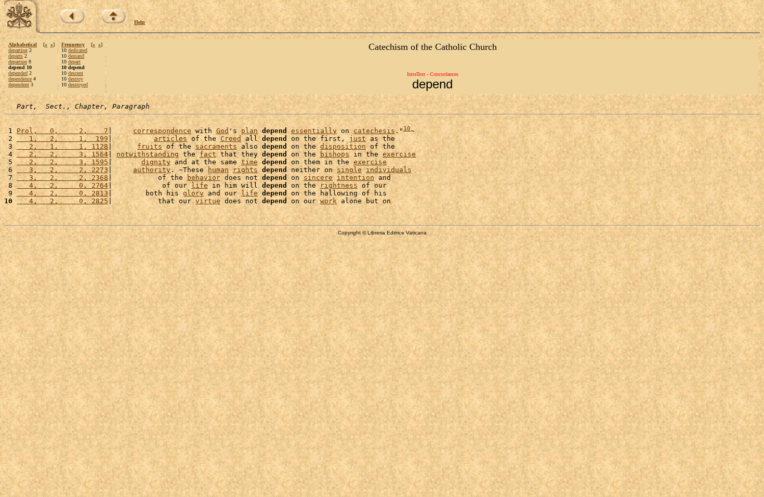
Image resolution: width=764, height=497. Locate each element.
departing (18, 50)
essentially (314, 131)
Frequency (73, 44)
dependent (18, 84)
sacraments (216, 146)
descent (75, 73)
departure (17, 61)
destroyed (78, 84)
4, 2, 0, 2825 (62, 201)
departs (15, 56)
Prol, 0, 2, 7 (62, 131)
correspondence (162, 131)
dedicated (77, 50)
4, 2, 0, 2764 (62, 185)
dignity (155, 162)
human (218, 170)
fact (208, 154)
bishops (334, 154)
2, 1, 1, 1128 (62, 146)
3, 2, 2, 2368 (62, 177)
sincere (318, 177)
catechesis (374, 131)
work (328, 201)
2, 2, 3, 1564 (62, 154)
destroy (75, 79)
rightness (339, 185)
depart (74, 61)
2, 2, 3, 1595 (62, 162)
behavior (203, 177)
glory (193, 193)
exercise (399, 154)
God (222, 131)
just (357, 138)
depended (18, 73)
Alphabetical (22, 44)
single (349, 170)
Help (139, 22)
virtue (207, 201)
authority (151, 170)
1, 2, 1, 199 (62, 138)
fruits (149, 146)
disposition (343, 146)
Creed (230, 138)
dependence (20, 79)
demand (76, 56)
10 (407, 128)
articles (170, 138)
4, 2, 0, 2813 (62, 193)
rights (245, 170)
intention (355, 177)
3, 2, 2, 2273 (62, 170)
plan (249, 131)
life (199, 185)
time (249, 162)
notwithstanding (147, 154)
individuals (389, 170)
